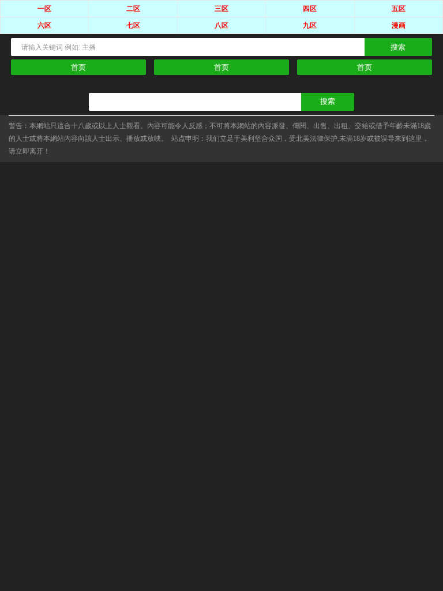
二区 (133, 9)
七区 (133, 25)
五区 (399, 9)
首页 (78, 67)
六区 (44, 25)
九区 (310, 25)
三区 (221, 9)
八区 (221, 25)
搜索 (398, 47)
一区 (44, 9)
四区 (310, 9)
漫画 (399, 25)
